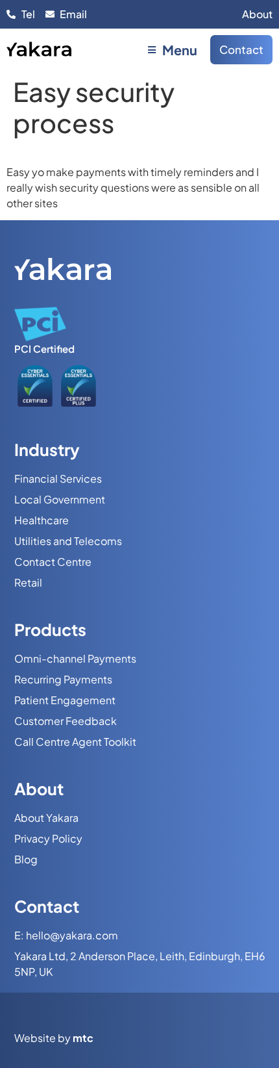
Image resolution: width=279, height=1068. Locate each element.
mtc (83, 1038)
